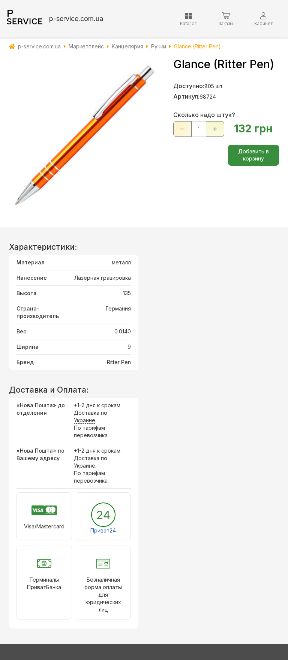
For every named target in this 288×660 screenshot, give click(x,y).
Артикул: (186, 96)
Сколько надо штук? (204, 114)
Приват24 (103, 530)
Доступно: (188, 86)
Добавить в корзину (253, 155)
